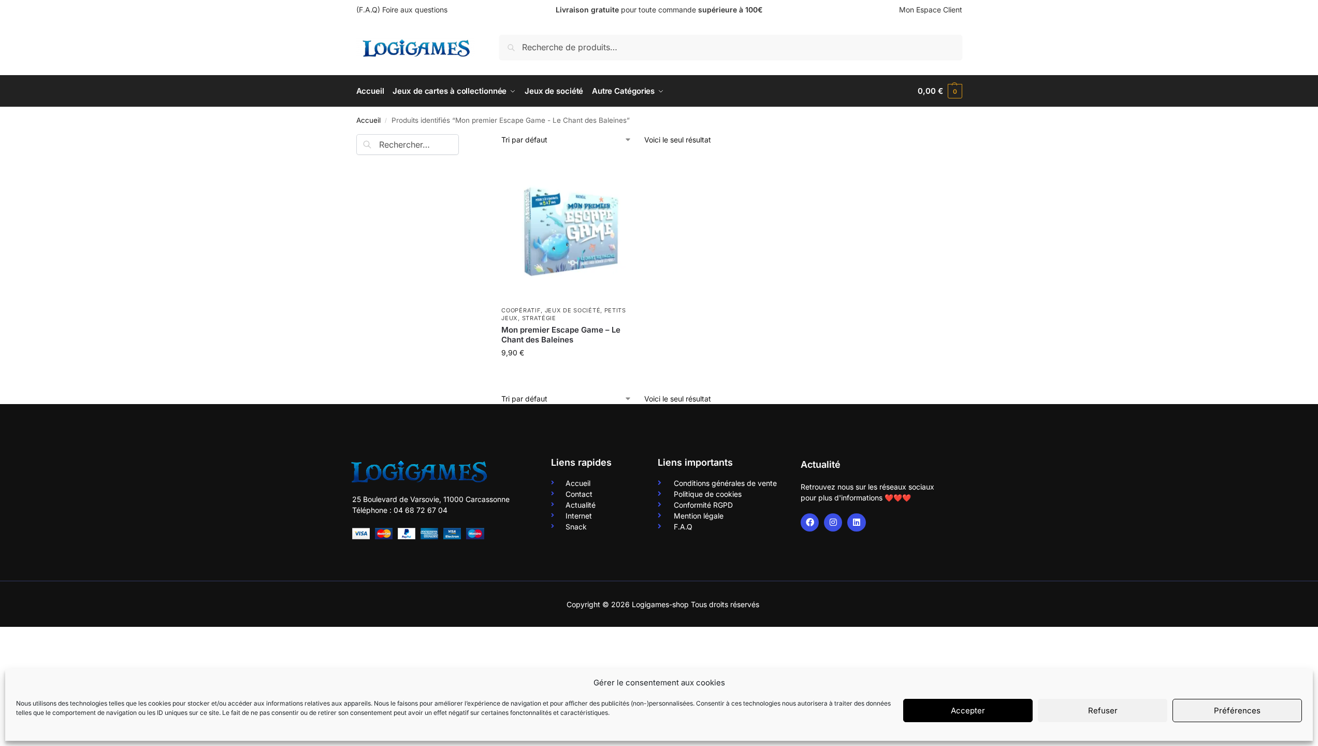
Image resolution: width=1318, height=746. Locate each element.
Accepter (968, 710)
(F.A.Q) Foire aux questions (401, 9)
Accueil (368, 120)
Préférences (1237, 710)
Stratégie (539, 318)
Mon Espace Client (930, 9)
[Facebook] (810, 522)
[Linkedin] (856, 522)
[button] (940, 91)
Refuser (1103, 710)
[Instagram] (833, 522)
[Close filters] (462, 140)
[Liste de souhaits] (628, 173)
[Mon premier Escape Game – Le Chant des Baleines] (572, 228)
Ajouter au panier (573, 374)
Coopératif (521, 310)
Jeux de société (573, 310)
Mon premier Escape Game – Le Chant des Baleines (560, 335)
